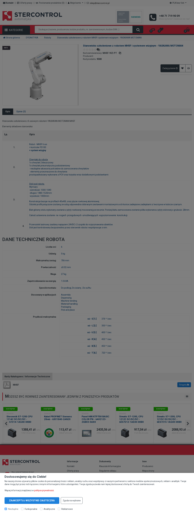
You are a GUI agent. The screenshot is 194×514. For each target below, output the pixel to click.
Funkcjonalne (31, 509)
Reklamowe (67, 509)
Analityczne (49, 509)
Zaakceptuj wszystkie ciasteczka (32, 500)
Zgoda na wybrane (72, 500)
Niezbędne (13, 509)
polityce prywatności (44, 490)
